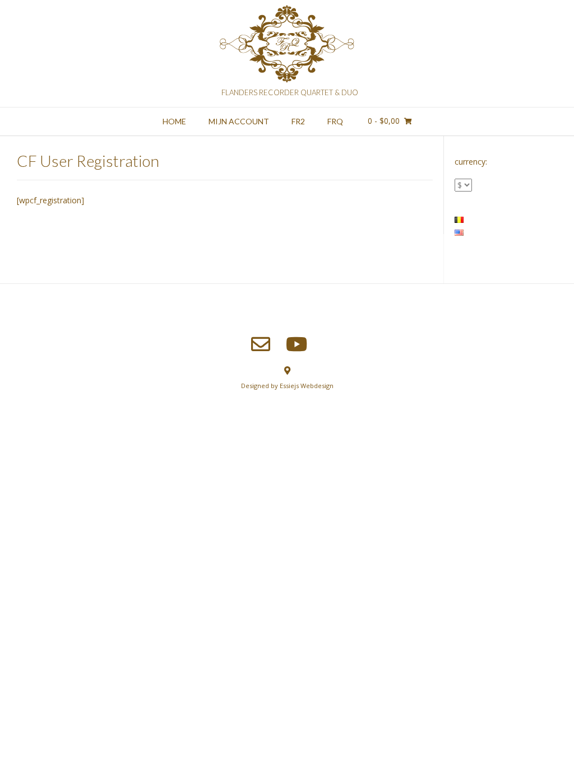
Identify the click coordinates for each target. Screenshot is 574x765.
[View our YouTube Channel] (296, 343)
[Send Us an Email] (260, 343)
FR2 (298, 121)
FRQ (335, 121)
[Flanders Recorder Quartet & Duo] (287, 45)
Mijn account (239, 121)
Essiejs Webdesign (307, 385)
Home (174, 121)
